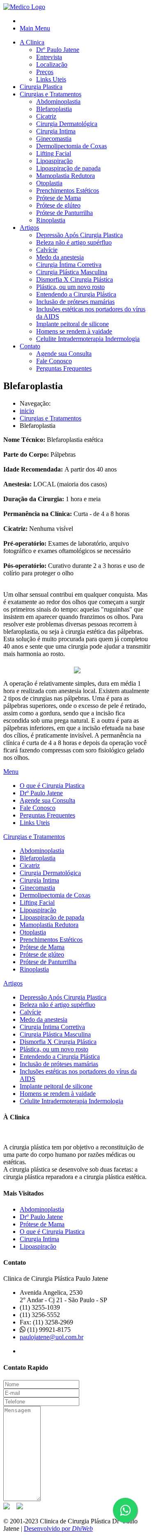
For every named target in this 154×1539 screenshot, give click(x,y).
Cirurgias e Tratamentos (50, 94)
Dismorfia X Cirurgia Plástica (74, 279)
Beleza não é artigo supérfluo (74, 242)
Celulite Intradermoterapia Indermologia (88, 338)
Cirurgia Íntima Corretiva (68, 264)
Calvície (46, 249)
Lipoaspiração (54, 160)
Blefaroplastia (54, 108)
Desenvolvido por (58, 1528)
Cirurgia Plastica (41, 86)
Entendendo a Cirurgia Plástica (76, 294)
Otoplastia (49, 183)
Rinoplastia (50, 220)
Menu (10, 771)
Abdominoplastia (58, 101)
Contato (30, 346)
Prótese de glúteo (58, 205)
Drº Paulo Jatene (57, 49)
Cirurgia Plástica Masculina (71, 272)
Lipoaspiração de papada (68, 168)
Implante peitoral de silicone (72, 323)
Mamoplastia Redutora (65, 175)
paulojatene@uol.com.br (51, 1336)
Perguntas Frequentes (64, 368)
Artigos (29, 227)
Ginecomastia (53, 138)
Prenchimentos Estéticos (67, 190)
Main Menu (35, 28)
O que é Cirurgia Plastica (52, 785)
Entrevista (49, 57)
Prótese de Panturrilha (64, 212)
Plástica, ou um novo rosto (70, 286)
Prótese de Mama (58, 197)
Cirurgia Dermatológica (66, 123)
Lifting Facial (53, 153)
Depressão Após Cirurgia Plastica (79, 234)
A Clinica (32, 42)
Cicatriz (46, 116)
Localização (51, 64)
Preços (44, 71)
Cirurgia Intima (56, 131)
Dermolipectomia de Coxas (71, 145)
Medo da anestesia (60, 257)
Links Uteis (51, 79)
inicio (27, 410)
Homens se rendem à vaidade (74, 331)
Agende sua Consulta (64, 353)
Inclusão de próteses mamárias (75, 301)
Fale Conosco (54, 360)
